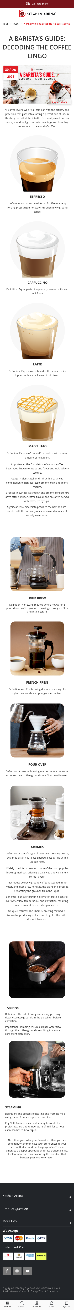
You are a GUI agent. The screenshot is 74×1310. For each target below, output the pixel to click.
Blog (16, 23)
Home (5, 23)
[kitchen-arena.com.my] (37, 13)
